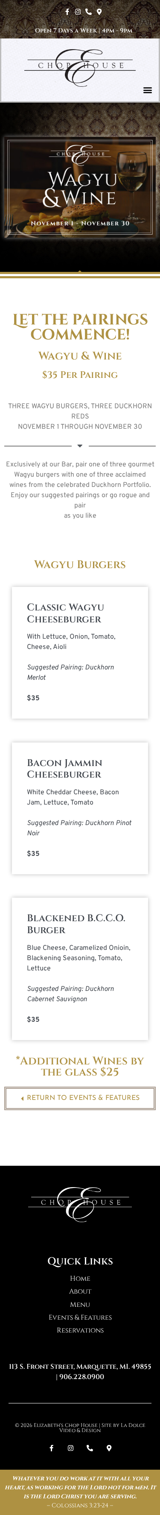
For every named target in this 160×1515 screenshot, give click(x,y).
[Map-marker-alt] (99, 12)
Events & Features (80, 1317)
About (80, 1291)
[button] (147, 90)
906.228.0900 (81, 1377)
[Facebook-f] (67, 12)
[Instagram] (78, 12)
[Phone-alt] (88, 12)
